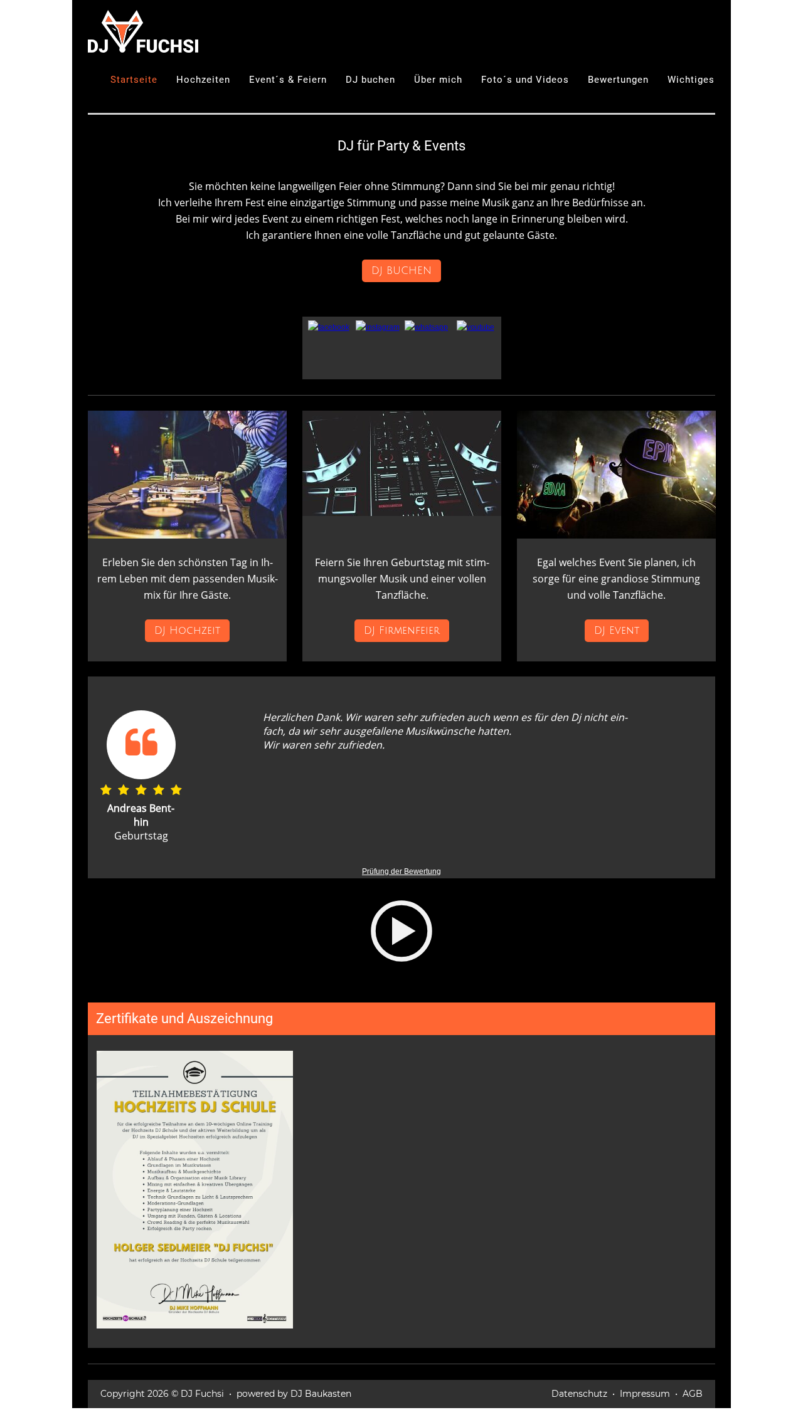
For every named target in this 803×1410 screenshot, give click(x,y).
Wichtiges (691, 79)
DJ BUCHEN (401, 270)
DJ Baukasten (320, 1393)
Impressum (645, 1393)
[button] (401, 940)
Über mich (438, 79)
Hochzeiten (203, 79)
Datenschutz (579, 1393)
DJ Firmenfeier (402, 630)
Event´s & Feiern (288, 79)
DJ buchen (370, 79)
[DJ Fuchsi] (143, 30)
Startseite (133, 79)
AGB (693, 1393)
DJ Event (616, 630)
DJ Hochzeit (187, 630)
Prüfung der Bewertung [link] (401, 871)
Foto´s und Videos (525, 79)
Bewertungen (618, 79)
